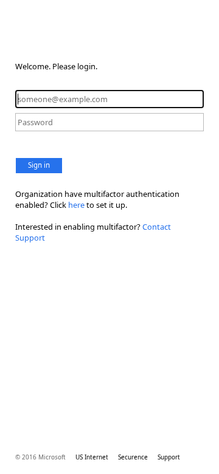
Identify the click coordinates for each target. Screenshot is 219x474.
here (76, 204)
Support (169, 457)
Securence (133, 457)
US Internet (91, 457)
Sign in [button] (39, 165)
